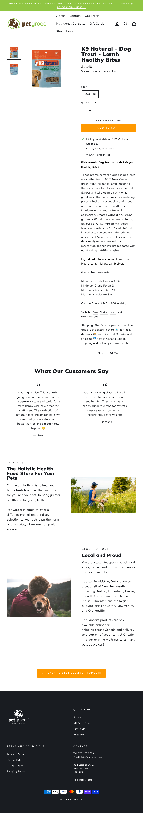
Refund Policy (15, 760)
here (129, 343)
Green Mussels (89, 316)
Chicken (104, 312)
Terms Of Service (16, 754)
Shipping (86, 71)
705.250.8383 (86, 753)
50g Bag (90, 94)
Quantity (89, 102)
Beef (95, 312)
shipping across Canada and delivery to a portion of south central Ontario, (108, 632)
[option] (71, 5)
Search (77, 717)
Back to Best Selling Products (74, 673)
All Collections (81, 723)
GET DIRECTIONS (83, 780)
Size (84, 87)
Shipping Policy (16, 771)
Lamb (113, 312)
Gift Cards (79, 729)
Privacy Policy (15, 765)
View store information (98, 154)
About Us (78, 734)
